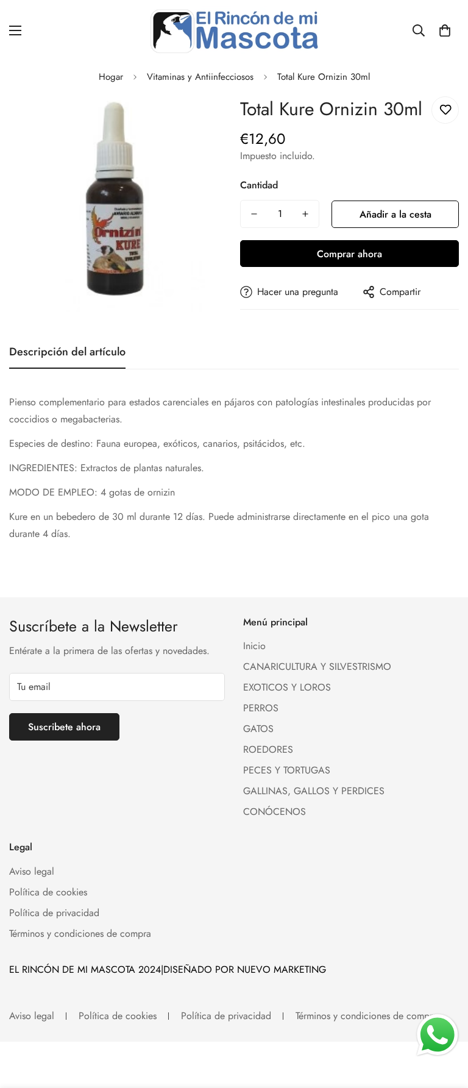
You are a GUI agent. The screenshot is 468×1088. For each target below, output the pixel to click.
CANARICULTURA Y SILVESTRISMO (317, 667)
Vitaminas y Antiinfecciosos (200, 77)
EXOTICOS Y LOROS (287, 687)
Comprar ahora (349, 254)
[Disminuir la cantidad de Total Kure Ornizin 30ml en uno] (254, 214)
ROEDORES (268, 749)
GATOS (258, 729)
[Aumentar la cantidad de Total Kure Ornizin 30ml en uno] (305, 214)
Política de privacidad (54, 913)
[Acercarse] (202, 119)
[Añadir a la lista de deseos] (445, 110)
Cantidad (259, 185)
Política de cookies (48, 892)
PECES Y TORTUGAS (286, 770)
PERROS (260, 708)
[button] (445, 30)
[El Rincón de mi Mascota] (234, 30)
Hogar (111, 77)
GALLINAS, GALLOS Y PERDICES (314, 791)
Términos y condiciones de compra (80, 933)
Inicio (254, 646)
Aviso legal (31, 871)
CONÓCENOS (274, 812)
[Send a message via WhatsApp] (437, 1035)
